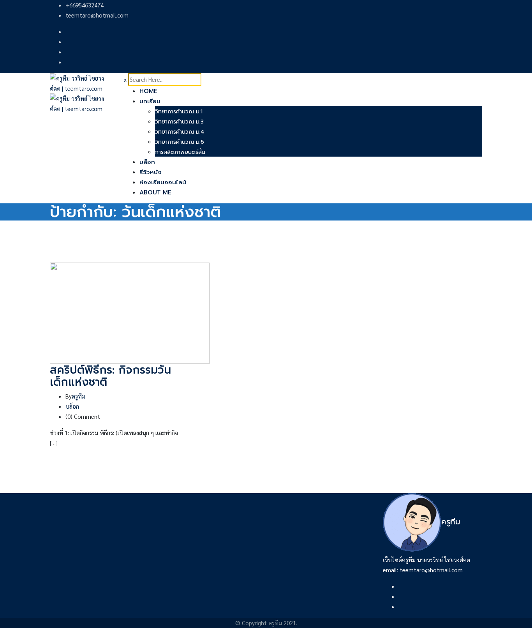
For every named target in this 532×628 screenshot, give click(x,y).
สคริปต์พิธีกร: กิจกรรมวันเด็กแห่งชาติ (110, 376)
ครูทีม (78, 396)
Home (148, 91)
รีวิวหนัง (150, 172)
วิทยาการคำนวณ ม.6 (179, 142)
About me (155, 192)
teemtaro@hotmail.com (97, 15)
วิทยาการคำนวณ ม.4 (179, 132)
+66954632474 (84, 5)
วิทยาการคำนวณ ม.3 (179, 122)
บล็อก (147, 162)
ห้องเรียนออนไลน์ (162, 182)
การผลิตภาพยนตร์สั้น (180, 152)
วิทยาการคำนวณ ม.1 (179, 112)
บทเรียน (149, 101)
